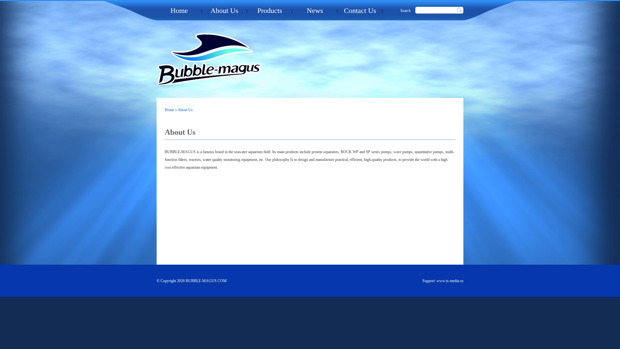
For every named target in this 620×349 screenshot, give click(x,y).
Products (269, 10)
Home (179, 10)
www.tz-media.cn (450, 281)
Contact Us (360, 10)
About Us (224, 10)
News (315, 10)
